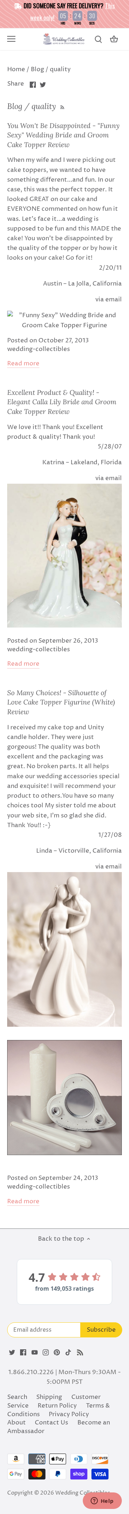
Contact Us (51, 1422)
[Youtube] (35, 1352)
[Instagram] (46, 1352)
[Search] (98, 39)
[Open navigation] (11, 39)
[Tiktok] (68, 1352)
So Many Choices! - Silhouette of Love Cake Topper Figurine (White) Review (61, 702)
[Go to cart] (114, 39)
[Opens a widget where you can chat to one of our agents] (102, 1501)
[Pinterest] (57, 1352)
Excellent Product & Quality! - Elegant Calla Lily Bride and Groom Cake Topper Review (61, 402)
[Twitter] (12, 1352)
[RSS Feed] (61, 106)
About (16, 1422)
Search (17, 1397)
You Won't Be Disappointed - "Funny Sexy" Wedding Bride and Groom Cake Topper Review (63, 135)
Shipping (49, 1397)
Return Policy (57, 1405)
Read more (23, 364)
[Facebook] (23, 1352)
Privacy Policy (69, 1414)
